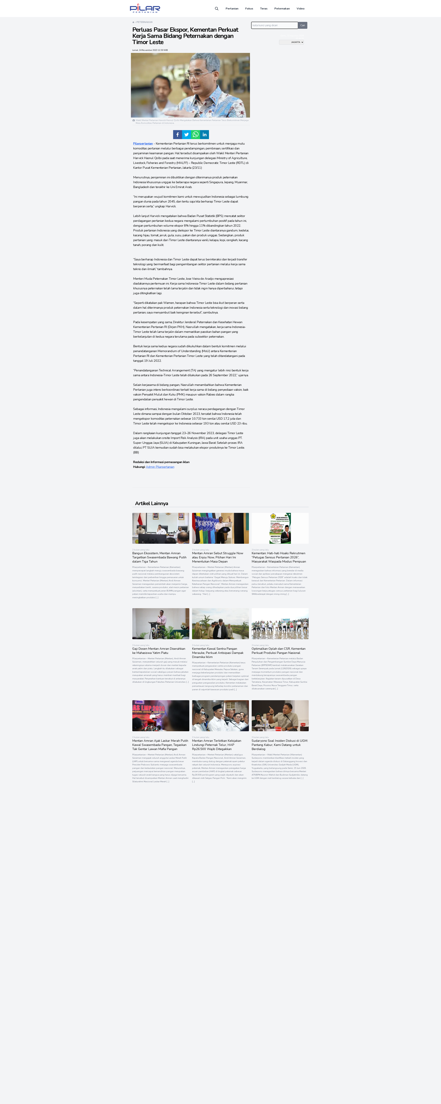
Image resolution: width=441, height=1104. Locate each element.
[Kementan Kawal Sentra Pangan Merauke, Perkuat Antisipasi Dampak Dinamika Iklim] (220, 638)
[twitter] (186, 134)
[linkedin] (204, 134)
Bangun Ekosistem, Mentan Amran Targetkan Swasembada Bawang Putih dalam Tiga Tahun (159, 557)
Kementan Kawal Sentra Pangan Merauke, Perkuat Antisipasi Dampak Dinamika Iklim (217, 653)
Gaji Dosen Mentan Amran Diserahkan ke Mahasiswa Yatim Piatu (158, 651)
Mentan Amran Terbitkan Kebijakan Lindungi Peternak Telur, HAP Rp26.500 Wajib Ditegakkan (216, 745)
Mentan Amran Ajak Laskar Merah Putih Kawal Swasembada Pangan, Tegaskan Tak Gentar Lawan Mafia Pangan (160, 745)
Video (301, 9)
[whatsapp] (195, 134)
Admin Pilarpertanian (160, 467)
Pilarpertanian (143, 143)
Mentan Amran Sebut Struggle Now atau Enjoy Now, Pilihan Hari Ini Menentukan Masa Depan (217, 557)
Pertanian (232, 9)
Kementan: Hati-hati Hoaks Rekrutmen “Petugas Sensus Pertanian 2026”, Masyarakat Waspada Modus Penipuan (279, 557)
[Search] (217, 9)
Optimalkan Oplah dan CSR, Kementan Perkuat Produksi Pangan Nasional (278, 651)
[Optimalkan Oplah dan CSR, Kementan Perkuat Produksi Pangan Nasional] (280, 638)
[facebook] (177, 134)
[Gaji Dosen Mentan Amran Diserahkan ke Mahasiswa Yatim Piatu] (160, 638)
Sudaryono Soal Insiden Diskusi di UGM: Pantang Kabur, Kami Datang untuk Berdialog (280, 745)
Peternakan (282, 9)
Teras (264, 9)
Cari (302, 25)
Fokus (249, 9)
